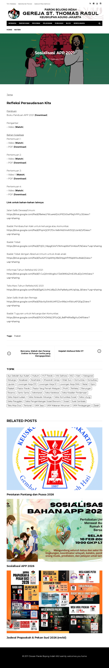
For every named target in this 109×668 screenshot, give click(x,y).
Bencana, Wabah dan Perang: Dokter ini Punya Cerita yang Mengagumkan (35, 353)
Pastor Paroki (23, 388)
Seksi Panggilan (15, 401)
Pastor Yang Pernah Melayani (46, 388)
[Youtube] (97, 3)
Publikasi (59, 23)
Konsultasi (92, 380)
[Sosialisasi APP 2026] (54, 530)
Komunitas (79, 380)
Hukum (35, 376)
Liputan (11, 384)
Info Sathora (61, 376)
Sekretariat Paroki (25, 4)
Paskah (17, 336)
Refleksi (74, 388)
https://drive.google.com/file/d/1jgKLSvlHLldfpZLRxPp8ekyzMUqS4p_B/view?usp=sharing (54, 289)
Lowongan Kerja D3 (27, 384)
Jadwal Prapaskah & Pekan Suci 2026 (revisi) (36, 637)
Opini (92, 384)
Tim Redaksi (11, 4)
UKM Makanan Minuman (58, 405)
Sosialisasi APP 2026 (20, 566)
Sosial (66, 401)
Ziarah (96, 405)
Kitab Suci (67, 380)
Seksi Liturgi (84, 397)
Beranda (12, 23)
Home (9, 30)
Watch (19, 143)
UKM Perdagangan (82, 405)
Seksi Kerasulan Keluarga (39, 397)
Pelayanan (47, 23)
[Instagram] (100, 3)
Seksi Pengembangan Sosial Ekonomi (43, 401)
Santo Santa (23, 393)
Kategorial (88, 376)
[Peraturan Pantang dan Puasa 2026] (54, 458)
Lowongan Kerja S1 (47, 384)
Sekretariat (37, 393)
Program (36, 23)
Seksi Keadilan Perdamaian (74, 393)
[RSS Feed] (90, 3)
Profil (65, 388)
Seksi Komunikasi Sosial (65, 397)
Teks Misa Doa (14, 405)
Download (41, 115)
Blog (68, 23)
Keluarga (12, 380)
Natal (84, 384)
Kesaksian (23, 380)
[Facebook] (93, 3)
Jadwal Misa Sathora (42, 4)
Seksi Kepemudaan (17, 397)
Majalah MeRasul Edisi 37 (70, 351)
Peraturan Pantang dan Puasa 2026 (30, 494)
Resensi (11, 393)
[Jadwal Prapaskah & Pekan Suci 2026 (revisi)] (54, 602)
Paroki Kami (24, 23)
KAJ (71, 376)
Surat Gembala (78, 401)
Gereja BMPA (79, 23)
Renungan (86, 388)
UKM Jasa (39, 405)
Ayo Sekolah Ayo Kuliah (18, 376)
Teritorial (28, 405)
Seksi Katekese (52, 393)
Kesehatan (36, 380)
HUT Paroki (47, 376)
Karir (78, 376)
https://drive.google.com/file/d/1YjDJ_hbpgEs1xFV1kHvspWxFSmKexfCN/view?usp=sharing (54, 246)
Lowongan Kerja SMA (69, 384)
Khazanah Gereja (51, 380)
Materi (56, 64)
